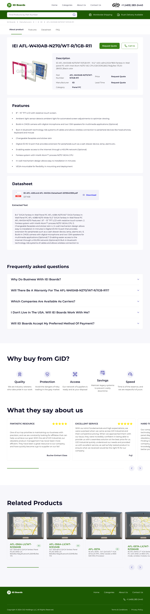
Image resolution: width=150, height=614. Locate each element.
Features (32, 30)
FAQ (58, 30)
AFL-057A (94, 549)
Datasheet (46, 30)
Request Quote (109, 46)
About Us (81, 5)
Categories (67, 5)
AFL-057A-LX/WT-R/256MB (138, 548)
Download (91, 195)
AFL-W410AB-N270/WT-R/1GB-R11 (60, 22)
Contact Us (95, 5)
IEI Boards (11, 22)
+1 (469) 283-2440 (132, 5)
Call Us (131, 46)
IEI (41, 22)
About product (16, 29)
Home (54, 5)
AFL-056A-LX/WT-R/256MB (21, 545)
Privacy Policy (137, 610)
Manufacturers (26, 22)
